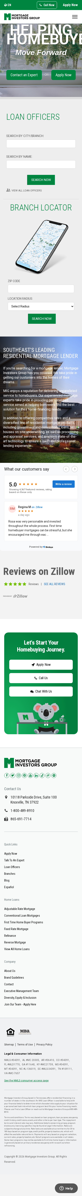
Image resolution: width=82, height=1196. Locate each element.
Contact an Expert (24, 75)
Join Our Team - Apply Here (20, 1004)
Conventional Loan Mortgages (22, 915)
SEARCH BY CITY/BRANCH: (25, 136)
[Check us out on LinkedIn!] (36, 775)
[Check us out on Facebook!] (6, 775)
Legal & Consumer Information (23, 1053)
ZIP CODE (14, 281)
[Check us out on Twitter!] (12, 775)
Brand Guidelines (14, 977)
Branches (9, 873)
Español (9, 887)
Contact (9, 984)
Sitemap (9, 1044)
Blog (6, 880)
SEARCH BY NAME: (19, 157)
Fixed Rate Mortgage (16, 929)
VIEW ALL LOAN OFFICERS (27, 190)
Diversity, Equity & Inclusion (20, 997)
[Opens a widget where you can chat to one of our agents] (66, 1188)
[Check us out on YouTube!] (30, 775)
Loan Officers (12, 867)
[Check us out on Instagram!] (18, 775)
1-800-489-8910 (22, 810)
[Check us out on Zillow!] (47, 775)
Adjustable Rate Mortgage (19, 909)
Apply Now (70, 5)
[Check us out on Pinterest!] (24, 775)
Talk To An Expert (14, 860)
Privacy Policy (44, 1044)
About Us (9, 971)
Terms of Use (25, 1044)
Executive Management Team (21, 991)
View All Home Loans (17, 949)
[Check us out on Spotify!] (53, 775)
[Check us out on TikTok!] (42, 775)
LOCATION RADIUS (20, 298)
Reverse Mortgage (15, 942)
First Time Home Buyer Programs (23, 922)
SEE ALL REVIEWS (54, 584)
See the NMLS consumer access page (26, 1080)
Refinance (10, 935)
